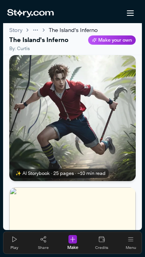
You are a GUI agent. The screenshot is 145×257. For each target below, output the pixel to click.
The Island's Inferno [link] (73, 30)
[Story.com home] (30, 13)
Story (15, 30)
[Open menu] (130, 13)
